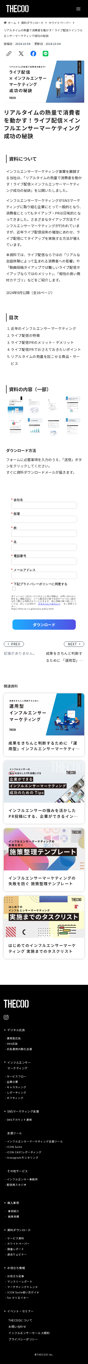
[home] (16, 9)
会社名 (17, 500)
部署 (15, 514)
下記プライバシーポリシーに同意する (39, 584)
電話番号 (19, 556)
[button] (78, 9)
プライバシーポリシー (49, 604)
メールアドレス (23, 570)
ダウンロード (44, 624)
